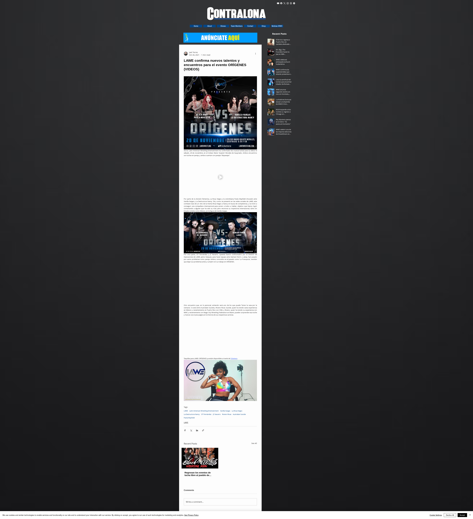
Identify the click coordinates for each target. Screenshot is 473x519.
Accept (462, 515)
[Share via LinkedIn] (197, 430)
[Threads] (291, 3)
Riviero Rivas (226, 414)
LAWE (186, 411)
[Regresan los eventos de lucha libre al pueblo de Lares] (200, 458)
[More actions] (255, 53)
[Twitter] (284, 3)
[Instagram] (287, 3)
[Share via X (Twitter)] (191, 430)
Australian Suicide (239, 414)
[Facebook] (281, 3)
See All (254, 443)
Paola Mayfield (189, 418)
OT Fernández (206, 414)
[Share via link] (203, 430)
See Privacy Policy (191, 515)
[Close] (470, 515)
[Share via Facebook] (185, 430)
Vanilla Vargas (225, 411)
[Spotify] (294, 3)
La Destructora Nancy (192, 414)
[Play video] (220, 177)
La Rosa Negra (237, 411)
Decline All (450, 515)
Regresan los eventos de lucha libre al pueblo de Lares (198, 474)
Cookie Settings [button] (436, 515)
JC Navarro (217, 414)
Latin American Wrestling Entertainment (204, 411)
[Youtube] (278, 3)
